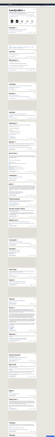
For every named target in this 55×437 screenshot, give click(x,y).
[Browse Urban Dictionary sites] (10, 4)
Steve (22, 406)
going (13, 283)
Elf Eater (12, 244)
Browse (13, 6)
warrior (28, 212)
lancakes (10, 98)
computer (24, 156)
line (23, 212)
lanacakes (10, 32)
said (14, 136)
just (13, 87)
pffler (12, 376)
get (15, 283)
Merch (34, 16)
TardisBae (12, 303)
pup (15, 178)
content (23, 143)
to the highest (19, 241)
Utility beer (10, 408)
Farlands (16, 203)
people (20, 160)
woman (22, 53)
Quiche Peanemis (10, 360)
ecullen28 (12, 32)
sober (33, 271)
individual (12, 281)
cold (16, 131)
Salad (10, 136)
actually (25, 115)
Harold (11, 328)
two (23, 65)
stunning (15, 54)
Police (9, 424)
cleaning (29, 405)
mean (29, 188)
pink (33, 273)
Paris (19, 338)
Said (17, 201)
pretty (15, 273)
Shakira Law (10, 225)
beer (11, 401)
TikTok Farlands (10, 204)
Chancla (9, 303)
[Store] (45, 4)
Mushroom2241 (14, 360)
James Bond (13, 393)
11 (30, 243)
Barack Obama (12, 327)
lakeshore (13, 408)
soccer (20, 12)
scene (14, 186)
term (12, 210)
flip (23, 300)
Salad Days (10, 137)
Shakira (22, 223)
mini (18, 210)
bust (9, 426)
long (16, 281)
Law (14, 221)
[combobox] (28, 4)
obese (17, 85)
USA (18, 12)
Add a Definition (41, 6)
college (26, 309)
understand (11, 241)
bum (18, 29)
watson (11, 395)
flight (17, 338)
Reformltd (13, 225)
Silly (30, 14)
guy (12, 273)
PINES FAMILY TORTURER (15, 204)
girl (13, 29)
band (19, 192)
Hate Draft (10, 376)
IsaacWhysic (12, 98)
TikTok (10, 200)
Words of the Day (10, 6)
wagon (17, 210)
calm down (24, 283)
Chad (15, 371)
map (9, 250)
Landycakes (10, 16)
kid (18, 300)
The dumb (11, 115)
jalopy (9, 395)
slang (13, 12)
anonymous (12, 284)
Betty (31, 68)
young (14, 178)
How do (12, 252)
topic (13, 241)
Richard (10, 223)
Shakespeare (17, 128)
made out (15, 95)
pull (11, 393)
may (30, 310)
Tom (10, 68)
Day (20, 213)
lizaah (11, 56)
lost (17, 281)
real (13, 366)
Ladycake (10, 56)
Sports (22, 6)
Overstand (10, 244)
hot (16, 53)
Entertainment (18, 6)
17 (15, 192)
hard (10, 336)
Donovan (13, 14)
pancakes (18, 95)
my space (16, 96)
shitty (10, 392)
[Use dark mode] (46, 4)
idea (25, 243)
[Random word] (43, 4)
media (16, 357)
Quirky (9, 356)
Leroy (10, 243)
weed (22, 429)
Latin (17, 300)
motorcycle (19, 96)
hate (11, 371)
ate (14, 87)
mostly (12, 250)
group (21, 85)
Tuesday (25, 402)
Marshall (24, 319)
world (13, 95)
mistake (29, 221)
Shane (11, 66)
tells (13, 250)
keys (17, 155)
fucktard (13, 115)
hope (10, 429)
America (17, 14)
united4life (13, 16)
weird (16, 201)
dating (19, 65)
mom (11, 302)
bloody (17, 193)
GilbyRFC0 (13, 137)
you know (15, 252)
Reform (17, 221)
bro (17, 203)
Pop (22, 186)
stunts (15, 393)
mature (29, 143)
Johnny (12, 429)
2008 (31, 85)
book (13, 338)
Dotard (9, 284)
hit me (12, 302)
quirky (21, 357)
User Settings (45, 6)
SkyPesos (10, 340)
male (20, 29)
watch (33, 143)
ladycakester (10, 70)
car (11, 392)
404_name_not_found (13, 340)
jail (15, 134)
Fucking (12, 147)
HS (20, 311)
